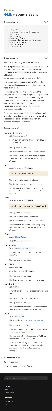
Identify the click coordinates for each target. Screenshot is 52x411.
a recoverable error (37, 320)
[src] (46, 22)
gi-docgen (9, 404)
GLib (7, 386)
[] (2, 22)
